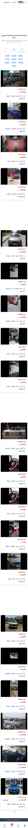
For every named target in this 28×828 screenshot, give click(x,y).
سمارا (21, 448)
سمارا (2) (14, 62)
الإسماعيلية (7, 673)
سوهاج (8, 96)
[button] (17, 85)
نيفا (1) (14, 66)
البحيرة (8, 354)
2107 (21, 96)
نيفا (21, 641)
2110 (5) (7, 59)
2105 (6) (20, 59)
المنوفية (8, 194)
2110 (21, 256)
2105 (21, 354)
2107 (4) (14, 59)
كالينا (21, 321)
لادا (24, 96)
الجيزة (9, 161)
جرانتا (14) (21, 62)
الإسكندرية (8, 128)
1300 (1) (20, 56)
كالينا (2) (7, 62)
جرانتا (21, 161)
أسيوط (9, 579)
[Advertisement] (14, 19)
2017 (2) (7, 56)
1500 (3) (14, 56)
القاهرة (8, 256)
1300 (21, 128)
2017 (21, 288)
